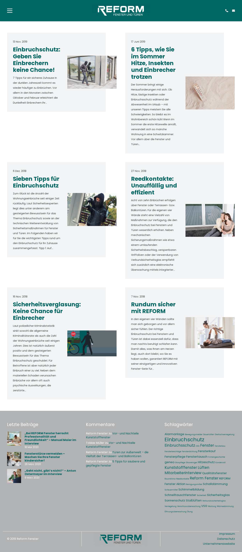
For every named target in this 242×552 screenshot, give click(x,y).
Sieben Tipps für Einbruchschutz (36, 182)
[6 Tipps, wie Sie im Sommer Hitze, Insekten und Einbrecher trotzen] (210, 92)
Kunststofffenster (181, 467)
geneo (169, 462)
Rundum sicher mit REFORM (153, 307)
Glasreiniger (191, 462)
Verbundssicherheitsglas (214, 500)
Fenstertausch (196, 456)
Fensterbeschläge (173, 451)
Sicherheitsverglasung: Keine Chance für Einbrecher (47, 311)
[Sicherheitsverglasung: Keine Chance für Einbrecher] (92, 343)
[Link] (121, 11)
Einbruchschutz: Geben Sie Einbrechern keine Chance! (36, 59)
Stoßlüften (194, 500)
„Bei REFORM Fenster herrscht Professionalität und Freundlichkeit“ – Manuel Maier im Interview (50, 438)
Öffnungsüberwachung (175, 511)
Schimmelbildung (191, 489)
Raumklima (170, 479)
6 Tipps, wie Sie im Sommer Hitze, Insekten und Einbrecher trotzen (153, 63)
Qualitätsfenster (214, 473)
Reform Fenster (204, 478)
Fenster (207, 445)
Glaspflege (180, 462)
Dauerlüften (208, 434)
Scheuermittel (171, 489)
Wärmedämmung (225, 506)
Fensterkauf (207, 451)
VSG (204, 506)
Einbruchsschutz (180, 445)
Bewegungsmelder (193, 434)
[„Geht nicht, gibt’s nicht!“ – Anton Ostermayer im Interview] (14, 476)
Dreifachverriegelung (224, 434)
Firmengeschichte (216, 457)
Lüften (203, 467)
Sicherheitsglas (218, 495)
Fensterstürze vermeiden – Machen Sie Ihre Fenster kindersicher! (45, 457)
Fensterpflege (175, 456)
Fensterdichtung (189, 451)
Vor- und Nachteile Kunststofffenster (112, 435)
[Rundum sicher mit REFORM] (210, 332)
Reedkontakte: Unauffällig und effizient (154, 185)
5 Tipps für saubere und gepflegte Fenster (115, 463)
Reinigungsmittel (194, 484)
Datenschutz (226, 539)
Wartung (212, 506)
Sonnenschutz (175, 500)
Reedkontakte (182, 479)
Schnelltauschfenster (180, 495)
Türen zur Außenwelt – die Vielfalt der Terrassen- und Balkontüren (117, 454)
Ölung (190, 511)
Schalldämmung (215, 484)
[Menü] (10, 10)
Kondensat (220, 462)
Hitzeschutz (206, 462)
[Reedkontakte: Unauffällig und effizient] (210, 220)
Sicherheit (201, 495)
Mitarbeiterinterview (183, 472)
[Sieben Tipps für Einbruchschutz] (92, 209)
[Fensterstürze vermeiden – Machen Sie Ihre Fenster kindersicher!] (14, 459)
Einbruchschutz (184, 439)
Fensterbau (220, 446)
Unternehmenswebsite (219, 544)
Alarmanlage (174, 434)
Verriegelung (170, 506)
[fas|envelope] (233, 11)
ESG (197, 446)
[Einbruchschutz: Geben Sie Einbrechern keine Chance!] (92, 72)
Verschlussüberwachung (189, 506)
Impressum (227, 534)
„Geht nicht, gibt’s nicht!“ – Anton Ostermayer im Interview (50, 472)
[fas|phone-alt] (226, 11)
